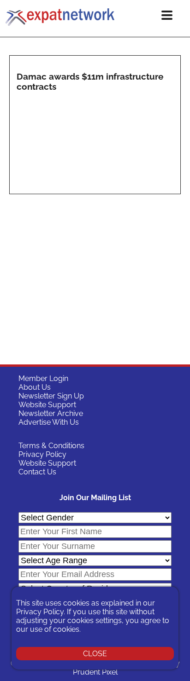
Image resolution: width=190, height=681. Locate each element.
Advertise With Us (48, 422)
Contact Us (37, 471)
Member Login (43, 378)
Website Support (47, 404)
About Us (34, 387)
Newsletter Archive (50, 413)
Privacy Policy (42, 454)
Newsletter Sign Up (51, 396)
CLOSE (95, 653)
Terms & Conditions (51, 445)
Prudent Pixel (95, 672)
